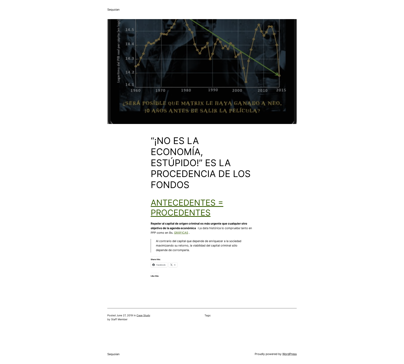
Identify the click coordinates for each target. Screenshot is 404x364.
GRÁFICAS (181, 232)
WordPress (289, 354)
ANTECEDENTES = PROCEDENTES (187, 207)
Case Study (143, 315)
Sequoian (113, 9)
